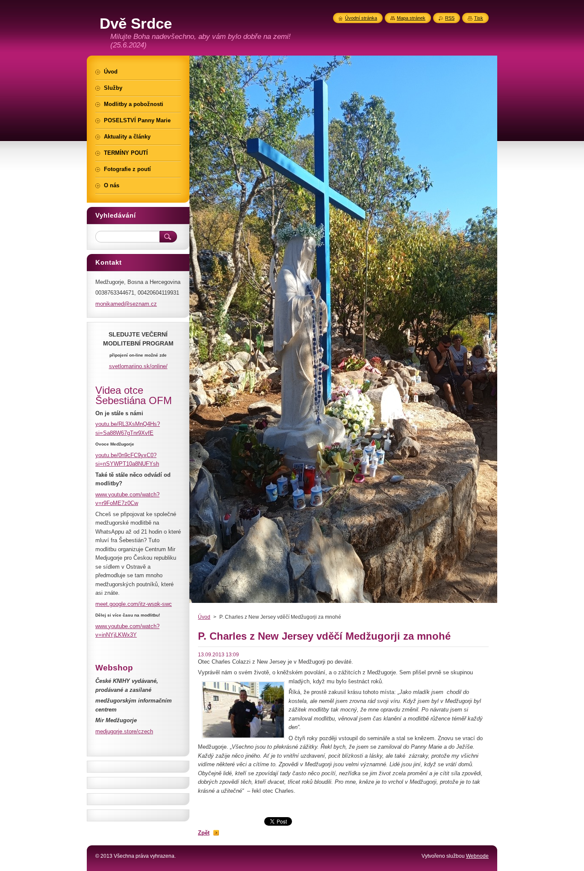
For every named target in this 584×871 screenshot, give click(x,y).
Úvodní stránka (361, 18)
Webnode (477, 856)
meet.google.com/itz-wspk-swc (133, 604)
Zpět (203, 833)
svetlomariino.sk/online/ (138, 366)
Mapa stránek (411, 18)
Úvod (204, 617)
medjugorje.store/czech (124, 731)
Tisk (478, 18)
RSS (449, 18)
